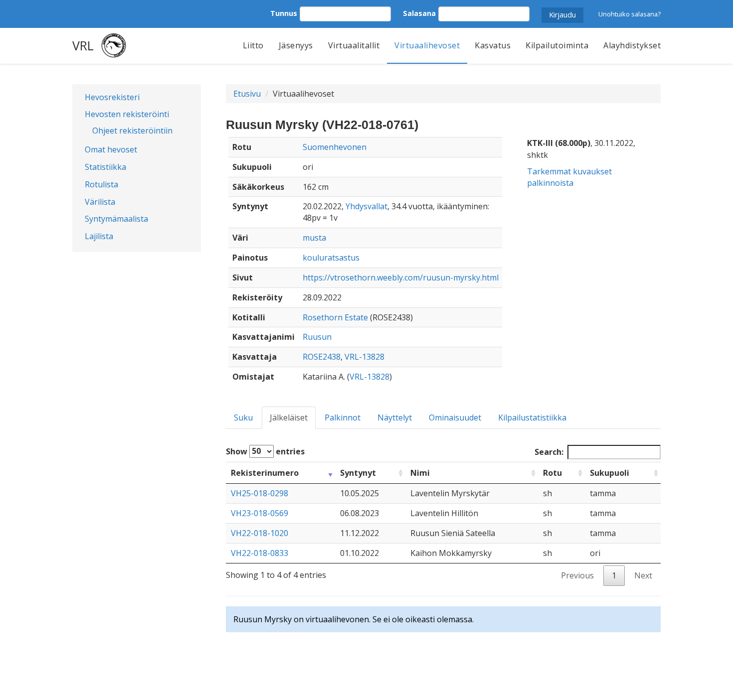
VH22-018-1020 (259, 533)
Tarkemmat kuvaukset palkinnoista (569, 177)
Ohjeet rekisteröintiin (132, 130)
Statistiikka (105, 166)
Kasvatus (493, 45)
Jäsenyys (296, 45)
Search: (549, 451)
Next (643, 575)
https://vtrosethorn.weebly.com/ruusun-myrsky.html (401, 277)
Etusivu (247, 93)
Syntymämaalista (116, 218)
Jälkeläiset (289, 417)
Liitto (253, 45)
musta (314, 237)
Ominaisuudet (455, 417)
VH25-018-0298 (259, 493)
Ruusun (317, 336)
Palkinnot (343, 417)
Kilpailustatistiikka (532, 417)
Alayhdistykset (632, 45)
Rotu (552, 472)
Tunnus (283, 13)
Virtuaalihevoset (427, 45)
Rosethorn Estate (335, 317)
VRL (83, 45)
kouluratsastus (331, 257)
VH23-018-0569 (259, 513)
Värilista (100, 201)
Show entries (265, 450)
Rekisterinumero (265, 472)
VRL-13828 (364, 356)
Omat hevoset (111, 149)
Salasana (419, 13)
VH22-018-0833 (259, 553)
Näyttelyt (394, 417)
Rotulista (101, 184)
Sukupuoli (609, 472)
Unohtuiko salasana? (629, 13)
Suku (243, 417)
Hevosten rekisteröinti (127, 114)
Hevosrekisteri (112, 97)
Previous (577, 575)
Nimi (420, 472)
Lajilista (99, 236)
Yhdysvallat (366, 206)
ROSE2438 (322, 356)
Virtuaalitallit (354, 45)
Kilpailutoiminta (557, 45)
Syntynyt (358, 472)
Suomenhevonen (334, 146)
